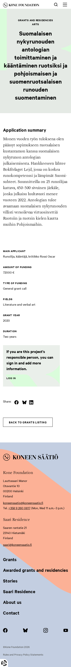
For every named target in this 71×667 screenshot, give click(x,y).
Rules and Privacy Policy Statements (23, 654)
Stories (10, 581)
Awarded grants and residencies (35, 570)
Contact (11, 613)
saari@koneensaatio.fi (17, 544)
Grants (10, 559)
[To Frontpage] (35, 458)
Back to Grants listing (28, 422)
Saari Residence (19, 591)
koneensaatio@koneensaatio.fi (23, 503)
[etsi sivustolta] (56, 4)
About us (12, 602)
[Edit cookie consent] (4, 663)
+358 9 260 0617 (19, 508)
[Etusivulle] (24, 6)
